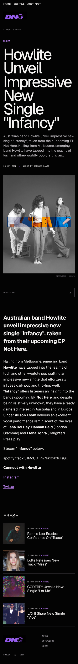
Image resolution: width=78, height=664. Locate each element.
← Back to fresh (12, 29)
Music (45, 636)
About (45, 646)
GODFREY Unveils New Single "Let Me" (45, 589)
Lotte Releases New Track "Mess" (43, 562)
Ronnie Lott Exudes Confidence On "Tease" (45, 535)
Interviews (48, 641)
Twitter (8, 486)
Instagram (11, 477)
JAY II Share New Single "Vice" (46, 615)
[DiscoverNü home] (15, 16)
